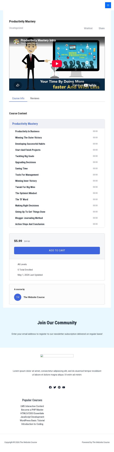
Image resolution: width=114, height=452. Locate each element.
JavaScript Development (32, 417)
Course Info (18, 98)
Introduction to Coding (32, 424)
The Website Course (34, 297)
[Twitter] (54, 387)
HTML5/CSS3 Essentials (32, 413)
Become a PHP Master (32, 409)
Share (102, 28)
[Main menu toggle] (108, 5)
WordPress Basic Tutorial (32, 420)
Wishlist (88, 28)
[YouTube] (63, 387)
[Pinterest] (59, 387)
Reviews (34, 98)
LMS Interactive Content (32, 406)
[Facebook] (50, 387)
